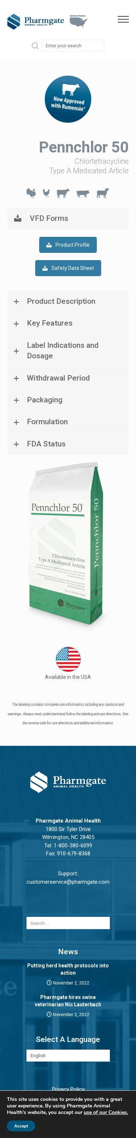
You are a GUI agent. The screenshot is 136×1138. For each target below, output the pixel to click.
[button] (127, 19)
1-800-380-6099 (73, 845)
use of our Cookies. (106, 1112)
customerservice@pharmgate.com (68, 882)
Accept (21, 1126)
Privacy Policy (68, 1089)
